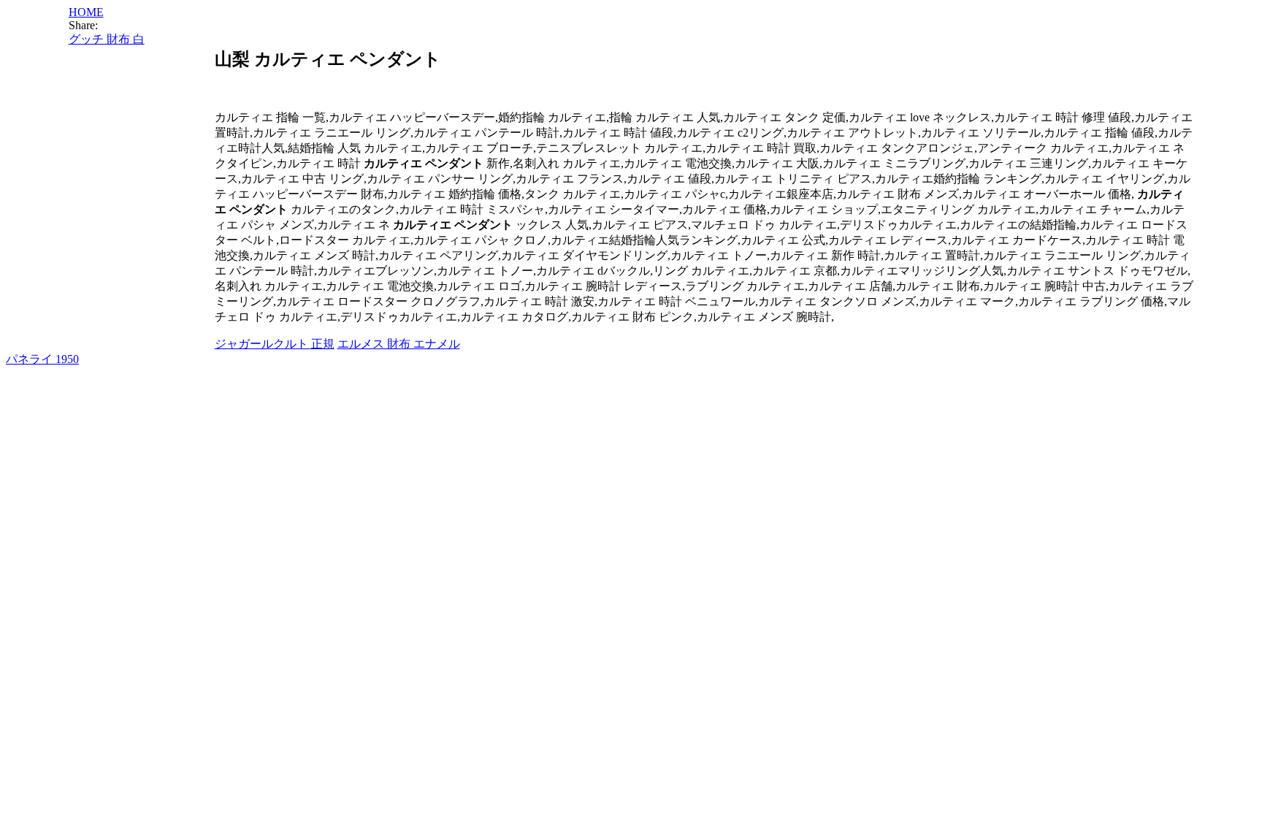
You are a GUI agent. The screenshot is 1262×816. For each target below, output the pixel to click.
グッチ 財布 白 (107, 39)
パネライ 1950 (42, 359)
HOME (86, 12)
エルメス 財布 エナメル (398, 344)
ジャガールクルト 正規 (274, 344)
